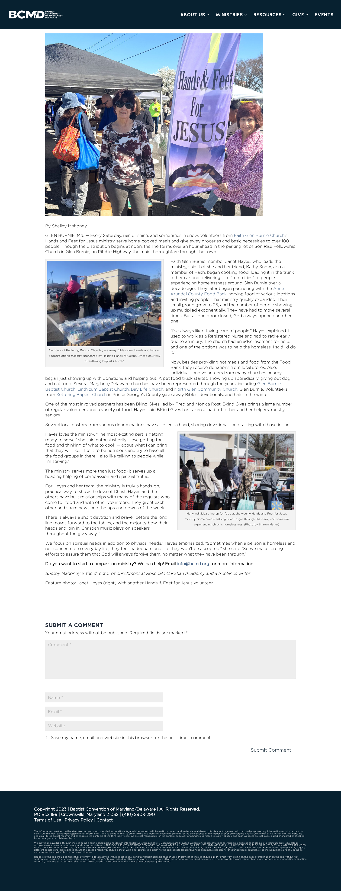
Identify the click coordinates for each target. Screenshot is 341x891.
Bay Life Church (147, 389)
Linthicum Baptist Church (103, 389)
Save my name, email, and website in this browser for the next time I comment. (131, 737)
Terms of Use (47, 820)
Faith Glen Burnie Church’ (259, 235)
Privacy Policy (79, 820)
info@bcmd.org (193, 563)
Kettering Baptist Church (81, 394)
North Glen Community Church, (206, 389)
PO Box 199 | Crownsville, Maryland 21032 (76, 814)
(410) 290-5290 (138, 814)
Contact (105, 820)
